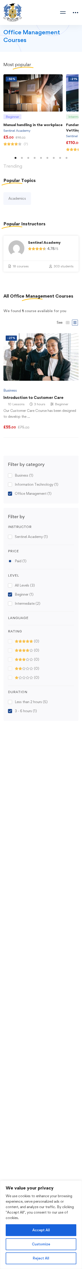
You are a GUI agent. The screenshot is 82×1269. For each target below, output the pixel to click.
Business (24, 475)
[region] (41, 1224)
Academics (17, 198)
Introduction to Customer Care (33, 397)
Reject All (41, 1258)
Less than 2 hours (31, 702)
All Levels (25, 585)
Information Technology (36, 484)
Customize (41, 1244)
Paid (20, 561)
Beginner (24, 594)
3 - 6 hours (26, 711)
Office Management (33, 493)
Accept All (41, 1230)
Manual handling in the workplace (33, 124)
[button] (15, 158)
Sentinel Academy (17, 130)
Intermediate (27, 603)
